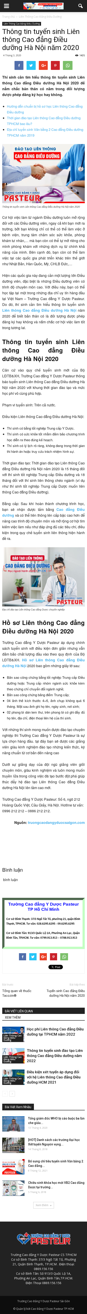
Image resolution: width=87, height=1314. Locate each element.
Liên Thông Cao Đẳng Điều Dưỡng (22, 23)
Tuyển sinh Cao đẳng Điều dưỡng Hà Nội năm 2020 (66, 993)
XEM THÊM (13, 1017)
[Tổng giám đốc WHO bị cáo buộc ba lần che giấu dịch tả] (13, 1124)
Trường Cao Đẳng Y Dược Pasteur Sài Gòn (43, 1301)
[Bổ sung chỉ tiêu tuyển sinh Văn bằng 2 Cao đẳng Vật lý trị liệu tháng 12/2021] (13, 1166)
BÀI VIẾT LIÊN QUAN (19, 1011)
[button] (81, 6)
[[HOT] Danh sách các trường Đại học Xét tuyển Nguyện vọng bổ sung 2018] (13, 1145)
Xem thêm (42, 1205)
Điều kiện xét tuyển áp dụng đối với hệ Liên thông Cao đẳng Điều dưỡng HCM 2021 (54, 1077)
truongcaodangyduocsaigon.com (56, 822)
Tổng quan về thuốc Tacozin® (16, 993)
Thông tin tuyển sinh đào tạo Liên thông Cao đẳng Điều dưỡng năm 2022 (55, 1055)
